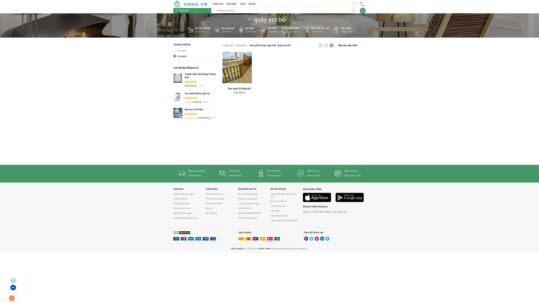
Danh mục (178, 189)
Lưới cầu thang (180, 199)
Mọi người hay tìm (247, 189)
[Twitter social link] (311, 239)
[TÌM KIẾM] (353, 10)
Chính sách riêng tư (214, 194)
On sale (181, 50)
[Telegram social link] (327, 239)
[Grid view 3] (326, 45)
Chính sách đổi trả (214, 203)
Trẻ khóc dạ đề (244, 208)
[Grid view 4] (331, 45)
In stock (181, 56)
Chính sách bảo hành (215, 199)
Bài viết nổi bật (278, 189)
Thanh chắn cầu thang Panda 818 (200, 76)
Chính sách (212, 189)
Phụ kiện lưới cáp (181, 203)
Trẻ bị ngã (274, 211)
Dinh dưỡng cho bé (278, 216)
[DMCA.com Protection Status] (181, 233)
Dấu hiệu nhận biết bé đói (249, 213)
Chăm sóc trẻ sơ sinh (247, 199)
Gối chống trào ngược (183, 213)
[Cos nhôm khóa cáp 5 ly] (177, 98)
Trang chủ (228, 45)
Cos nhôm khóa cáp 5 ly (197, 93)
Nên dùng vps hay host (248, 194)
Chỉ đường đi (211, 213)
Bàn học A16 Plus (194, 109)
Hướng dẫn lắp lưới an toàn (185, 218)
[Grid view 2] (320, 45)
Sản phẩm (241, 45)
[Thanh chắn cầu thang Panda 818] (177, 80)
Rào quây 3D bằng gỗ (239, 88)
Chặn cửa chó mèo (181, 208)
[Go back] (250, 20)
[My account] (362, 10)
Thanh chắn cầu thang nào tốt (284, 220)
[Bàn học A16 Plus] (177, 114)
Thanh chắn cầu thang (183, 194)
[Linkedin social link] (322, 239)
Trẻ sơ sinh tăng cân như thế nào (283, 195)
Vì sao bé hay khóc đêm (248, 203)
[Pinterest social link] (317, 239)
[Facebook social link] (306, 239)
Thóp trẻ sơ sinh (277, 206)
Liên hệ (209, 208)
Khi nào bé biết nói (278, 201)
